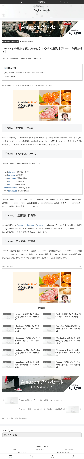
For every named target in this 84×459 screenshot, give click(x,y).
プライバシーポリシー (62, 452)
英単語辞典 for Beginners (11, 41)
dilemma (11, 172)
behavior (13, 188)
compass (11, 175)
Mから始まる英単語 (27, 41)
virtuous (40, 225)
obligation (12, 178)
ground (14, 191)
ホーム (15, 449)
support (11, 181)
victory (11, 184)
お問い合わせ (69, 449)
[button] (80, 267)
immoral (6, 188)
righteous (30, 225)
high (9, 191)
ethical (20, 225)
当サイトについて (42, 449)
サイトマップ (22, 452)
